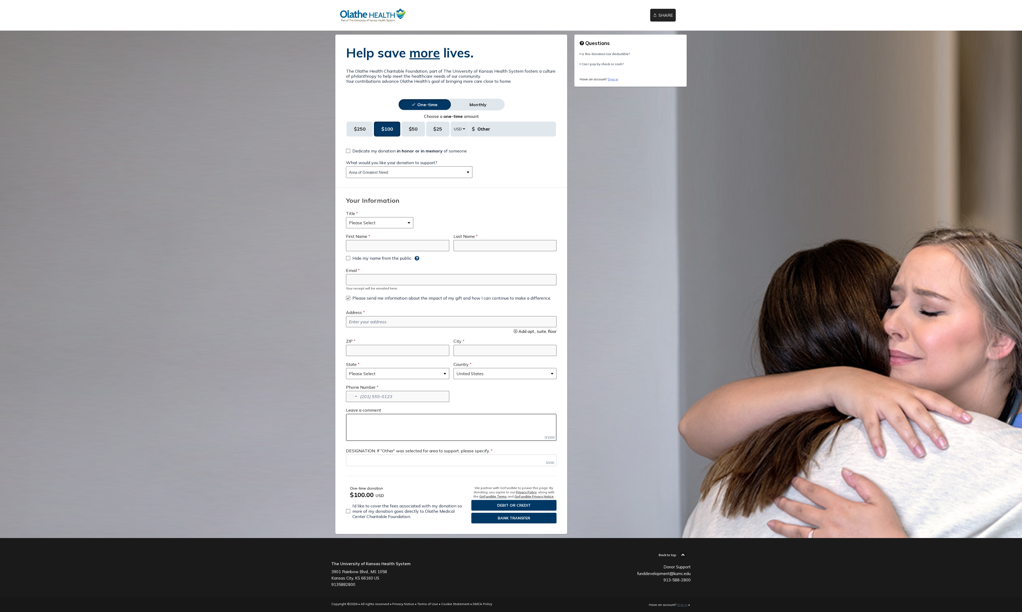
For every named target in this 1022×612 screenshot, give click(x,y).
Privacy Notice (403, 604)
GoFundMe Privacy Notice (534, 496)
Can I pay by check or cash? (603, 64)
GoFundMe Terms (493, 496)
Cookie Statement (455, 604)
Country (461, 364)
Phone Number (361, 387)
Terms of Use (427, 604)
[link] (372, 15)
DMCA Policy (482, 604)
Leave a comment (363, 410)
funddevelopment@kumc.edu (664, 573)
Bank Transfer (514, 518)
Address (354, 312)
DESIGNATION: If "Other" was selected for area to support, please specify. (418, 450)
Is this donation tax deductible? (606, 54)
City (457, 341)
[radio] (427, 104)
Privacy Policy (526, 492)
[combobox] (405, 172)
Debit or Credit (514, 505)
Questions (597, 43)
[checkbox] (406, 151)
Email (351, 270)
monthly (478, 104)
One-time (427, 104)
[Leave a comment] (451, 427)
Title (350, 213)
